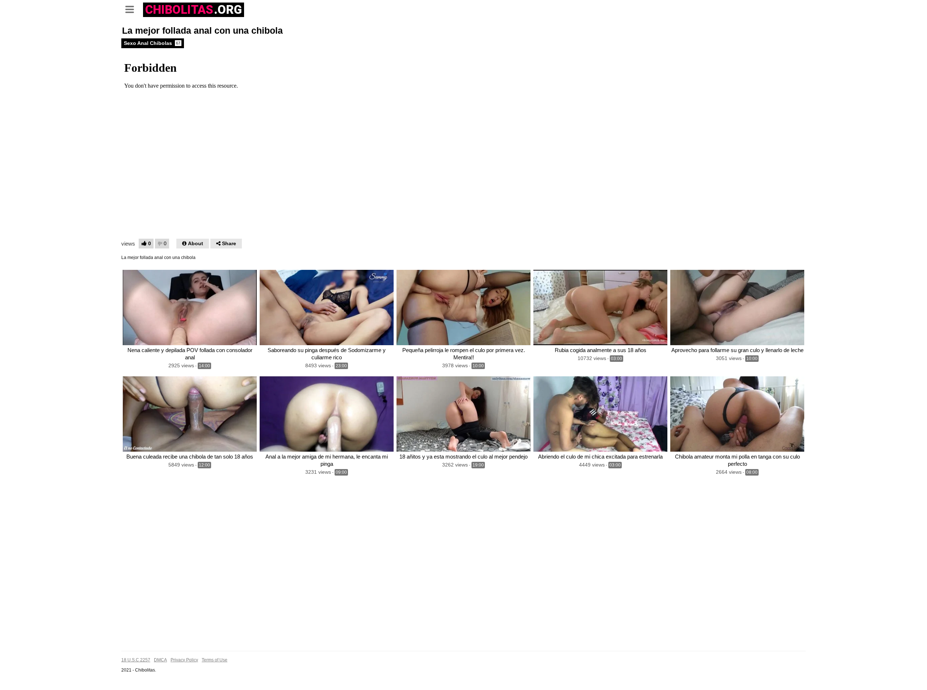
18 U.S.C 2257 (135, 659)
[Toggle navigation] (132, 8)
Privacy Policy (184, 659)
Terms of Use (214, 659)
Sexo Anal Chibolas (152, 43)
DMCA (160, 659)
